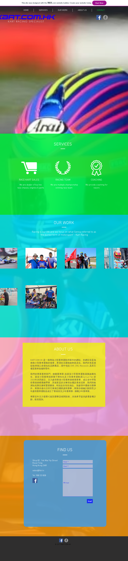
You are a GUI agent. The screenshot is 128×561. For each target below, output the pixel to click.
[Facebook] (98, 17)
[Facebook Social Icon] (34, 480)
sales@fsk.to (38, 470)
